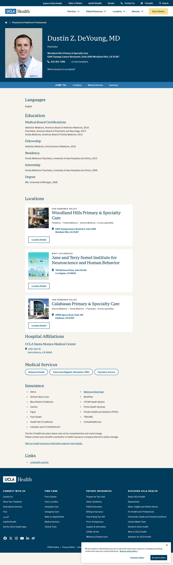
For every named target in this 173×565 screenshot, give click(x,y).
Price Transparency (94, 521)
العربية (6, 516)
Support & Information (96, 526)
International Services (12, 506)
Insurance (113, 85)
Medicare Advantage (94, 391)
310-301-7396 (58, 61)
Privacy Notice (68, 547)
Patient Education (94, 506)
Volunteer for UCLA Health (139, 536)
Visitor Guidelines (94, 501)
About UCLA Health (136, 496)
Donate (111, 3)
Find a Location (51, 501)
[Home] (6, 22)
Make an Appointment (54, 516)
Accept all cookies (158, 558)
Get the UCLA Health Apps (14, 526)
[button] (52, 3)
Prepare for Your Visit (95, 496)
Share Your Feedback (12, 501)
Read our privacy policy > (129, 551)
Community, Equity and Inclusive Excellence (147, 516)
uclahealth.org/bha (39, 462)
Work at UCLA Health (137, 531)
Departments (133, 501)
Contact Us (129, 3)
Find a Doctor (158, 11)
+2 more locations (79, 61)
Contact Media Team (137, 521)
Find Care (71, 11)
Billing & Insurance (94, 511)
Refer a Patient (75, 3)
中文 (5, 511)
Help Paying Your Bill (95, 516)
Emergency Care (52, 511)
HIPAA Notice (53, 547)
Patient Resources (94, 11)
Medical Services (95, 85)
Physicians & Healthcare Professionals (29, 22)
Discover (136, 11)
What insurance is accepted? (61, 69)
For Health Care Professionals (141, 511)
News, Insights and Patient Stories (143, 506)
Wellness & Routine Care (97, 536)
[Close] (167, 545)
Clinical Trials (50, 526)
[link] (5, 538)
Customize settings (137, 557)
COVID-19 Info (92, 531)
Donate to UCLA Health (138, 526)
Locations (117, 11)
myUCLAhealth (95, 3)
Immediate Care (52, 506)
